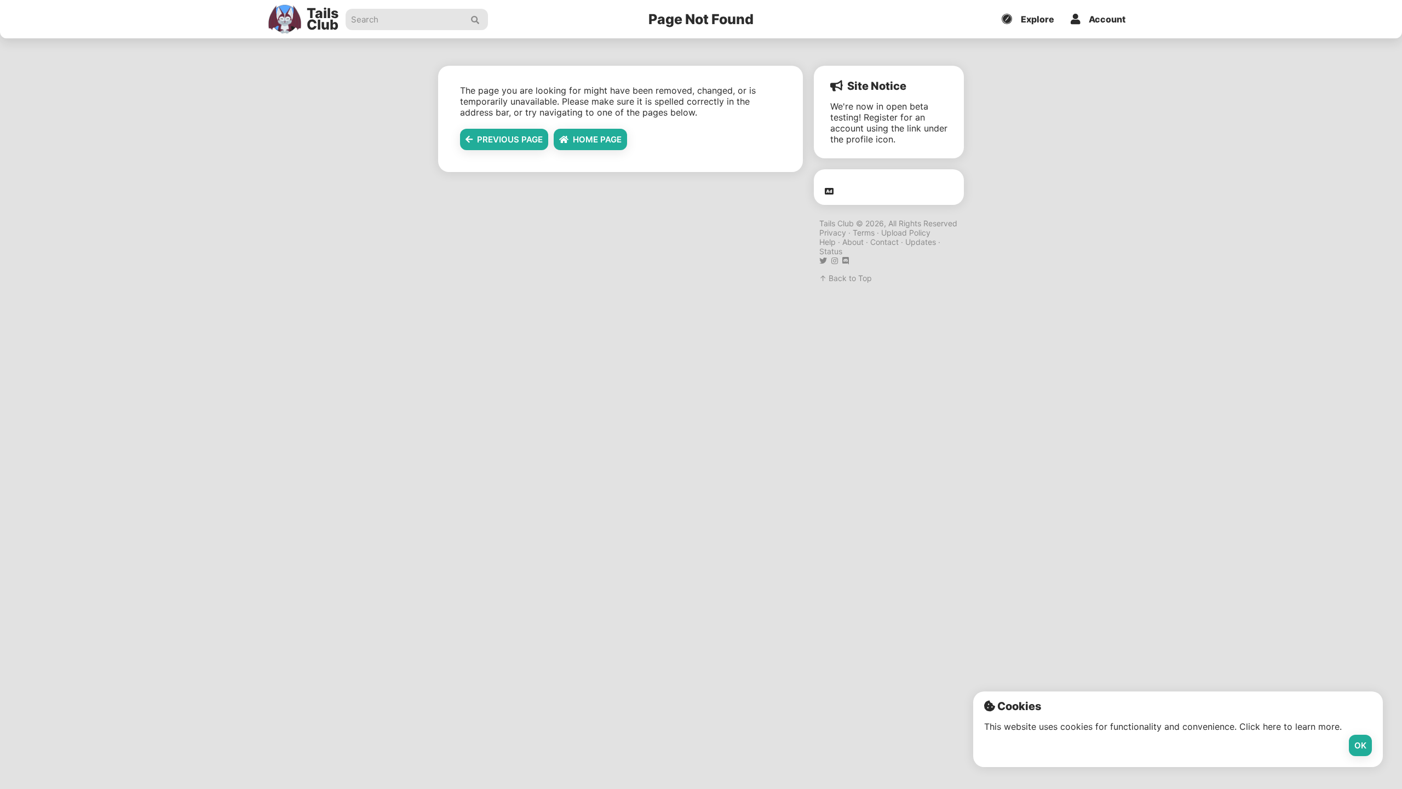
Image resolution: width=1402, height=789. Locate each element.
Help (827, 242)
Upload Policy (905, 232)
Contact (884, 242)
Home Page (595, 139)
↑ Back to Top (845, 278)
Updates (920, 242)
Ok (1360, 745)
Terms (864, 232)
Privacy (832, 232)
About (853, 242)
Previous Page (508, 139)
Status (830, 251)
